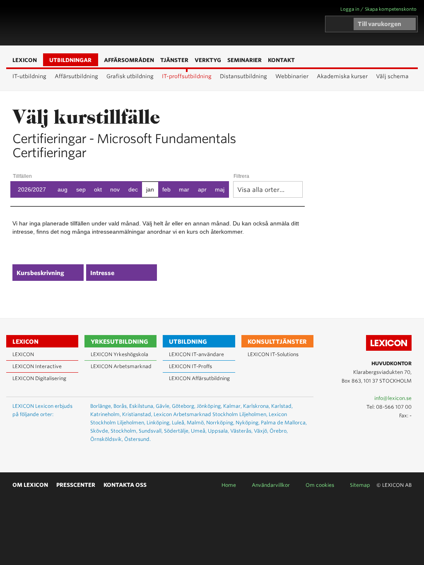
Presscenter (75, 485)
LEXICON (54, 22)
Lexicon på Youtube (380, 433)
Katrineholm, (105, 414)
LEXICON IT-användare (196, 354)
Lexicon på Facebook (405, 433)
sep (81, 189)
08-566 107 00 (394, 407)
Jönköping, (209, 406)
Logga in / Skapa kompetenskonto (378, 9)
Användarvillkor (271, 485)
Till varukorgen (379, 24)
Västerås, (241, 431)
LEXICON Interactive (37, 366)
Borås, (120, 406)
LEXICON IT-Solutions (273, 354)
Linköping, (159, 422)
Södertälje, (177, 431)
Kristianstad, (137, 414)
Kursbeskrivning (40, 273)
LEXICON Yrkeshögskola (119, 354)
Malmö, (196, 422)
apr (202, 189)
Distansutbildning (243, 76)
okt (98, 189)
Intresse (102, 273)
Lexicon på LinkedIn (393, 433)
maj (219, 189)
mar (184, 189)
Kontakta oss (125, 485)
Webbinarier (291, 76)
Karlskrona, (256, 406)
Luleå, (179, 422)
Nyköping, (248, 422)
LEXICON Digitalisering (39, 378)
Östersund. (137, 439)
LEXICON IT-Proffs (190, 366)
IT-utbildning (29, 76)
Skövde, (99, 431)
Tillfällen (22, 176)
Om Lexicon (30, 485)
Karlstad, (282, 406)
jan (150, 189)
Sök (131, 23)
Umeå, (199, 431)
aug (62, 189)
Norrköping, (220, 422)
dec (133, 189)
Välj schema (392, 76)
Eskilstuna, (141, 406)
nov (115, 189)
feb (166, 189)
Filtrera (241, 176)
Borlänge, (101, 406)
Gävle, (163, 406)
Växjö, (261, 431)
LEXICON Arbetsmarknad (121, 366)
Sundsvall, (151, 431)
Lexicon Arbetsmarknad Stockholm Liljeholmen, (210, 414)
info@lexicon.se (393, 398)
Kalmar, (232, 406)
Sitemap (360, 485)
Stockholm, (124, 431)
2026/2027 (32, 189)
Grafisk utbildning (130, 76)
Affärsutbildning (76, 76)
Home (229, 485)
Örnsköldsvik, (106, 439)
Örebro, (279, 431)
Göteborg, (183, 406)
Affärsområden (119, 23)
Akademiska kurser (342, 76)
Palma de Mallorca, (284, 422)
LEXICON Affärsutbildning (199, 378)
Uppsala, (218, 431)
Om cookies (320, 485)
